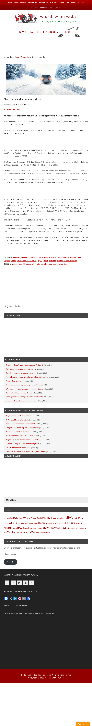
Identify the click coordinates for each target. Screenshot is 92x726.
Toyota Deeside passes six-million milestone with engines (27, 377)
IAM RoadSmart (50, 523)
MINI (73, 523)
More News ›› (12, 500)
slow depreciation (56, 264)
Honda (26, 523)
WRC (49, 533)
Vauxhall (11, 532)
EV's (70, 517)
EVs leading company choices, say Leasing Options (25, 389)
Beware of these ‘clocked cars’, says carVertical (23, 365)
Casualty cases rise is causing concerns (20, 373)
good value (17, 264)
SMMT (47, 527)
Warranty (52, 261)
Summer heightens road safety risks (19, 393)
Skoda (40, 528)
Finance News (42, 257)
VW (33, 532)
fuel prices (21, 523)
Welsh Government (41, 532)
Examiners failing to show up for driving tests (22, 444)
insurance (58, 523)
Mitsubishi (78, 523)
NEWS (22, 32)
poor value (31, 264)
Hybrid (31, 523)
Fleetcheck (7, 523)
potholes (14, 528)
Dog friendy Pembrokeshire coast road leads (22, 440)
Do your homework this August (17, 416)
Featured (16, 257)
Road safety (32, 261)
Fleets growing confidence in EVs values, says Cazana (26, 452)
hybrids (36, 523)
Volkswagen (20, 533)
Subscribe (10, 562)
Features (24, 257)
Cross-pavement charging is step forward (21, 385)
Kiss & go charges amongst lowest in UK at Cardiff (24, 397)
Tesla (58, 528)
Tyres (40, 261)
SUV (65, 264)
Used (46, 261)
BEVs (24, 518)
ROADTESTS (34, 32)
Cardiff (39, 518)
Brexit (34, 518)
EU (66, 518)
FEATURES (49, 32)
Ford (14, 522)
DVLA (44, 518)
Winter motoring (70, 261)
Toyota (65, 527)
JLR (63, 523)
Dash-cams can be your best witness (19, 369)
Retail (13, 261)
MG (70, 523)
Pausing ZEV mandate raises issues (19, 432)
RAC (20, 527)
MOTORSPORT (65, 32)
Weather (60, 261)
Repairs (7, 261)
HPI (24, 264)
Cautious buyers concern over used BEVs (21, 424)
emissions (60, 518)
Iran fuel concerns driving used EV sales (20, 436)
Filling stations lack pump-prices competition (22, 428)
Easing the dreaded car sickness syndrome (21, 401)
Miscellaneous (63, 257)
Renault (26, 528)
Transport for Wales (75, 528)
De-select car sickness (14, 381)
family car (78, 518)
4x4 (10, 264)
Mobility (73, 257)
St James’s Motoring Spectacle (17, 420)
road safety (33, 528)
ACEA (6, 518)
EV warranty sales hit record (16, 448)
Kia (66, 523)
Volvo (28, 532)
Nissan (8, 527)
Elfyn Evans (51, 518)
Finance (32, 257)
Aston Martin (13, 518)
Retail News (21, 261)
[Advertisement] (46, 45)
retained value (42, 264)
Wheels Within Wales (46, 18)
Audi (21, 518)
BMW (29, 518)
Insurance (52, 257)
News (80, 257)
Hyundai (42, 523)
